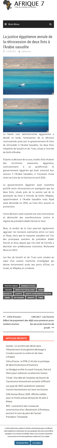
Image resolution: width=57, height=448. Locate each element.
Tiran (40, 297)
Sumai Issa (26, 51)
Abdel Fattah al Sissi (25, 290)
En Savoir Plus (22, 443)
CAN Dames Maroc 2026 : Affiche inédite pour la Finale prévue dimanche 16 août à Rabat (27, 398)
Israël (7, 297)
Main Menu (13, 24)
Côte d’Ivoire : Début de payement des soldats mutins (15, 320)
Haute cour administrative (38, 294)
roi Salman (19, 297)
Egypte (18, 294)
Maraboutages (28, 286)
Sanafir (30, 297)
